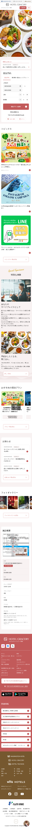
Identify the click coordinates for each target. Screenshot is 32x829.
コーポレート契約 (8, 813)
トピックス (4, 670)
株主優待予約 (26, 808)
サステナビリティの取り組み (23, 665)
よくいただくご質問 (21, 670)
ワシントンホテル (22, 786)
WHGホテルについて (6, 786)
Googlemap (9, 565)
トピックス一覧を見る (11, 259)
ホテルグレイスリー (6, 789)
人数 (4, 94)
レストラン (19, 656)
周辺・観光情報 (5, 664)
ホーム (3, 653)
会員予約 (19, 808)
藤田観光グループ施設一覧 (24, 789)
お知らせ (19, 668)
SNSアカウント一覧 (24, 811)
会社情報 (5, 811)
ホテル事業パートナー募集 (21, 813)
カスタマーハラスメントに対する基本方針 (16, 816)
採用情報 (19, 672)
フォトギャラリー (21, 662)
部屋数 (5, 99)
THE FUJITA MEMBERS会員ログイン (16, 681)
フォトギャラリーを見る (11, 515)
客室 (18, 653)
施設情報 (19, 659)
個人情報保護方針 (13, 811)
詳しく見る (8, 373)
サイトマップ (4, 675)
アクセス (3, 662)
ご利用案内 (5, 808)
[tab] (1, 55)
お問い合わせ (4, 672)
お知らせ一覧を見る (10, 477)
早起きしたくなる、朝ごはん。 (7, 656)
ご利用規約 (12, 808)
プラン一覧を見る (9, 426)
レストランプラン (5, 659)
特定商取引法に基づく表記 (7, 668)
